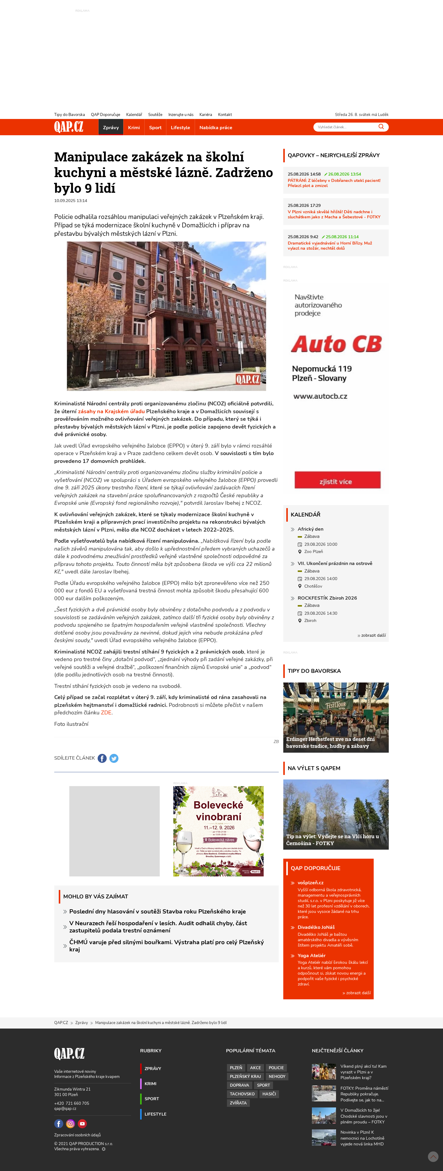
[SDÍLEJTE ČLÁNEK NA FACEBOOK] (102, 758)
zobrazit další (373, 635)
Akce (255, 1068)
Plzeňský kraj (245, 1076)
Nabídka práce (216, 127)
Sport (155, 127)
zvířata (238, 1103)
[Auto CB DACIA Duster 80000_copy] (336, 492)
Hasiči (269, 1094)
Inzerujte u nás (180, 114)
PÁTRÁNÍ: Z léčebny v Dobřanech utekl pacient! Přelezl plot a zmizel (334, 183)
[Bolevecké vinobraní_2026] (218, 831)
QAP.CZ (61, 1023)
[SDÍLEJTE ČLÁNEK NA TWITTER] (113, 758)
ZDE (106, 712)
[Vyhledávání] (381, 126)
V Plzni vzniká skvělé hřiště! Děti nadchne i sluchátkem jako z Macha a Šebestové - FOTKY (334, 214)
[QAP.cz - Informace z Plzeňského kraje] (68, 127)
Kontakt (225, 114)
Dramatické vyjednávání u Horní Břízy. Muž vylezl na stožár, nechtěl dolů (330, 245)
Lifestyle (180, 127)
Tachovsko (242, 1094)
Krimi (134, 127)
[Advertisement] (221, 56)
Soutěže (155, 114)
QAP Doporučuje (105, 114)
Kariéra (206, 114)
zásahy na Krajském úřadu (112, 411)
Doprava (239, 1085)
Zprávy (111, 127)
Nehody (277, 1076)
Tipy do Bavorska (69, 114)
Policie (276, 1068)
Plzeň (236, 1068)
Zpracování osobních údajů (77, 1135)
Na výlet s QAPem (314, 768)
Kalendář (134, 114)
